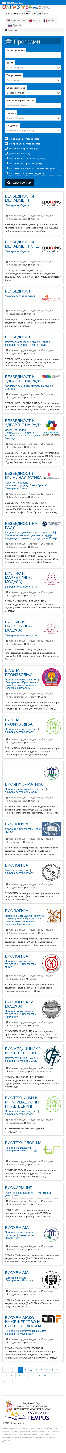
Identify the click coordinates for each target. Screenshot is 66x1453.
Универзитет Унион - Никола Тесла (25, 344)
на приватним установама (24, 143)
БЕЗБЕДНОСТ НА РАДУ (21, 525)
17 (51, 1375)
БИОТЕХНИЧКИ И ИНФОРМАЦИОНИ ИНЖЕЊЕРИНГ (22, 1102)
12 (18, 1375)
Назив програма (15, 50)
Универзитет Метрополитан (21, 586)
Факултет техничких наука (20, 1058)
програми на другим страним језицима (32, 168)
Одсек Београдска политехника (16, 431)
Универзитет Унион (16, 488)
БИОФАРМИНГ (18, 1187)
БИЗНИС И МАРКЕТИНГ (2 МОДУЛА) (19, 577)
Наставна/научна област (20, 100)
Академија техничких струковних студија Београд (29, 387)
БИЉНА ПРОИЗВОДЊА (19, 672)
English (36, 20)
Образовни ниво (15, 87)
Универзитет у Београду (19, 732)
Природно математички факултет (19, 962)
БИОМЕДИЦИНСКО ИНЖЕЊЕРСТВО (23, 1050)
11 (12, 1375)
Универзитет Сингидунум (20, 296)
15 (38, 1375)
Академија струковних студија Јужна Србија (31, 538)
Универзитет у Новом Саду (21, 792)
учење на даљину (19, 153)
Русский (17, 25)
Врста (9, 62)
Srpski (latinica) (18, 20)
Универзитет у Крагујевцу (20, 1015)
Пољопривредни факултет (21, 679)
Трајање (11, 112)
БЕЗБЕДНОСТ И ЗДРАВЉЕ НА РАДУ (23, 378)
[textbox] (33, 105)
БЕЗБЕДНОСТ (18, 291)
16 (45, 1375)
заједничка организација (23, 148)
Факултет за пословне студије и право (27, 342)
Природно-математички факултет (25, 789)
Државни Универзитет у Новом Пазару (23, 830)
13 (25, 1375)
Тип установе (13, 75)
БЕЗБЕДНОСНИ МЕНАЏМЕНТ (19, 198)
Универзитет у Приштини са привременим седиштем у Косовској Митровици (21, 685)
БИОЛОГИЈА (16, 823)
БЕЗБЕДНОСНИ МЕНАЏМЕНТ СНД (22, 244)
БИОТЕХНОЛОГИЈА (23, 1142)
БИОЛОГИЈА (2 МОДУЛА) (19, 1004)
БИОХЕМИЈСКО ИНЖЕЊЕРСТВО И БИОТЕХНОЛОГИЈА (23, 1322)
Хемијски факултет (16, 1277)
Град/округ (12, 125)
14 (32, 1375)
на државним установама (24, 138)
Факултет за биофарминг (19, 1192)
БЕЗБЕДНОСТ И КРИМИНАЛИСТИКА (23, 475)
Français (52, 20)
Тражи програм (20, 182)
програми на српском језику (26, 163)
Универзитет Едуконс (17, 205)
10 (5, 1375)
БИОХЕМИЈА (17, 1227)
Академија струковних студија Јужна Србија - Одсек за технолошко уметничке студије (32, 534)
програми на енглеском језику (27, 158)
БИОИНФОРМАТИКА (24, 784)
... (58, 1375)
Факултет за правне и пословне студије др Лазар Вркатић (26, 484)
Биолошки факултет (17, 870)
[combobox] (33, 67)
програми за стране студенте (26, 173)
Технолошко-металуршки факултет (25, 1331)
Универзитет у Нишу (20, 965)
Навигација (15, 2)
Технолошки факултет (18, 1148)
